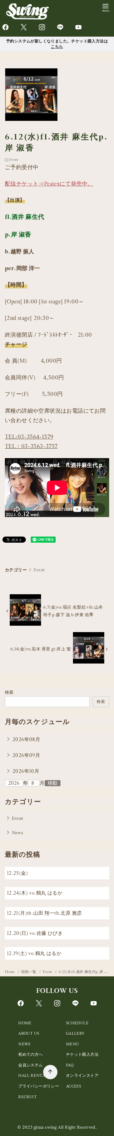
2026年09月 (26, 755)
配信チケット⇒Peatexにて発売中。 (49, 183)
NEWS (24, 1044)
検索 (9, 692)
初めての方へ (30, 1054)
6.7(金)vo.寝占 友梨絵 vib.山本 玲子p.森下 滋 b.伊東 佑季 (73, 610)
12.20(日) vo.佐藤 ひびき (35, 933)
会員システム (30, 1065)
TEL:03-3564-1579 (29, 436)
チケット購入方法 (82, 1054)
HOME (25, 1023)
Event (13, 159)
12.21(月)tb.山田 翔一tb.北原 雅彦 (44, 913)
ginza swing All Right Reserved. (65, 1127)
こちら (57, 46)
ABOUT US (28, 1033)
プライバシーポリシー (38, 1086)
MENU (72, 1044)
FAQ (70, 1065)
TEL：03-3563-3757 (31, 446)
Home (10, 971)
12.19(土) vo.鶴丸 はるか (37, 953)
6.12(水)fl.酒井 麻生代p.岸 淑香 (85, 971)
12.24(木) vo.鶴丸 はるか (34, 893)
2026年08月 (26, 739)
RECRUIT (27, 1096)
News (17, 833)
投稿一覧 (29, 971)
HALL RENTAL (32, 1075)
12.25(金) (17, 873)
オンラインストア (82, 1075)
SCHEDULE (77, 1023)
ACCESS (73, 1086)
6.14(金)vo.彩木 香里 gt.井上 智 (40, 649)
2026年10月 (25, 771)
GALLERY (75, 1033)
